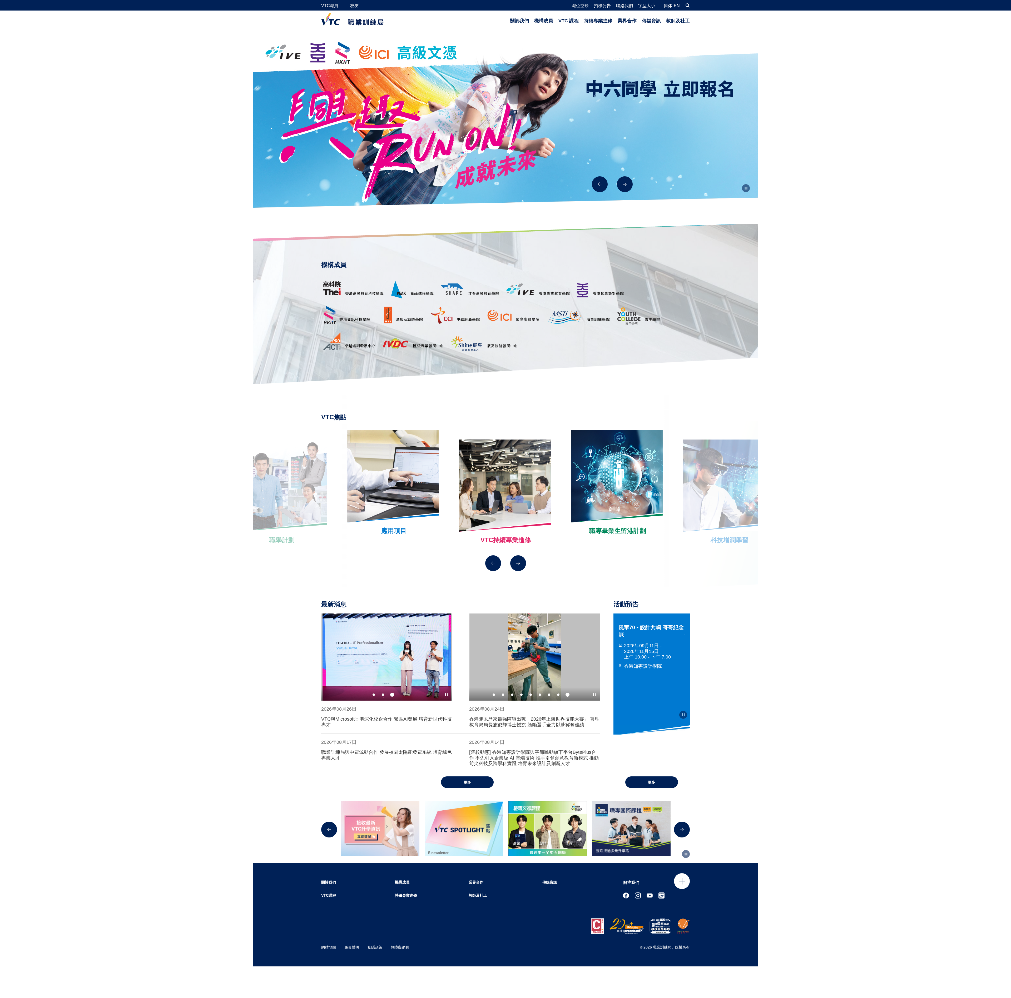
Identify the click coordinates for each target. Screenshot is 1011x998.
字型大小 (646, 6)
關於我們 (519, 20)
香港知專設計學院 (643, 666)
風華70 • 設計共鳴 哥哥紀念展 (651, 631)
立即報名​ (624, 163)
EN (677, 5)
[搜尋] (688, 5)
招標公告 (602, 6)
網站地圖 (328, 947)
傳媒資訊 (651, 20)
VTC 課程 (568, 20)
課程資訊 (624, 149)
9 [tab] (567, 694)
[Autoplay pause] (746, 188)
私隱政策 (375, 947)
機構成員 (543, 20)
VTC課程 (328, 895)
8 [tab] (558, 694)
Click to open (682, 881)
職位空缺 (580, 6)
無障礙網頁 (400, 947)
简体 (668, 5)
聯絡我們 (624, 6)
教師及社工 (678, 20)
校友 (354, 5)
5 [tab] (530, 694)
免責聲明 (351, 947)
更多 (467, 782)
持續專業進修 (598, 20)
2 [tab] (383, 694)
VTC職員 (329, 5)
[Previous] (600, 184)
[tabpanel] (386, 657)
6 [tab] (540, 694)
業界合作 (627, 20)
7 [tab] (549, 694)
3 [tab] (392, 694)
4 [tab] (521, 694)
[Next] (625, 184)
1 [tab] (374, 694)
